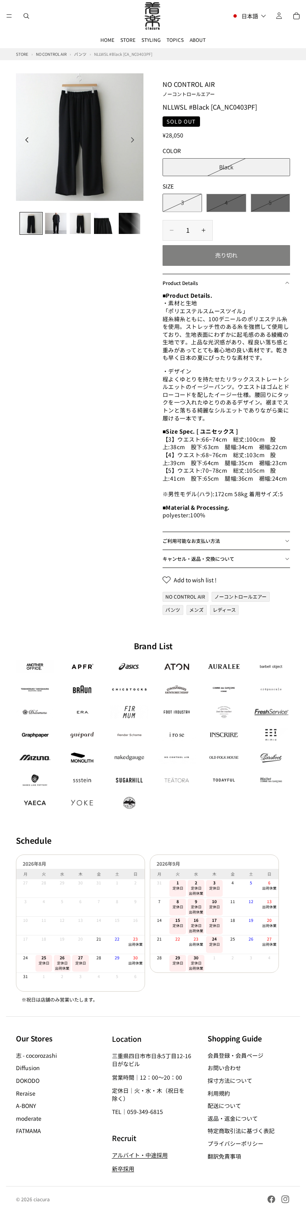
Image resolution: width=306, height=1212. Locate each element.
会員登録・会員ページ (235, 1055)
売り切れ (226, 255)
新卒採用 (123, 1169)
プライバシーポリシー (235, 1143)
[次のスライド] (134, 140)
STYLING (151, 39)
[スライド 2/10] (56, 223)
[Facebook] (271, 1199)
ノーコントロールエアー (240, 596)
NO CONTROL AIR (189, 88)
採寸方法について (230, 1080)
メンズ (196, 609)
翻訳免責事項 (224, 1156)
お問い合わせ (224, 1068)
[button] (249, 16)
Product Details (180, 282)
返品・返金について (233, 1118)
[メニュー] (9, 16)
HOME (107, 39)
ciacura (41, 1199)
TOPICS (175, 39)
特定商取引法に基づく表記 (241, 1131)
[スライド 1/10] (31, 223)
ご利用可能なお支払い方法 (191, 540)
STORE (127, 39)
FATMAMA (28, 1131)
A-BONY (26, 1106)
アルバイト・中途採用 (140, 1155)
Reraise (25, 1093)
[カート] (296, 16)
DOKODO (27, 1080)
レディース (224, 609)
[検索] (26, 16)
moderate (28, 1118)
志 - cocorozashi (36, 1055)
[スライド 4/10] (105, 223)
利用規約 (219, 1093)
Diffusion (28, 1068)
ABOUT (198, 39)
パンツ (172, 609)
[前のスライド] (24, 140)
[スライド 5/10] (129, 223)
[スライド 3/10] (80, 223)
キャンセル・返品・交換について (198, 558)
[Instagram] (285, 1199)
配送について (224, 1106)
